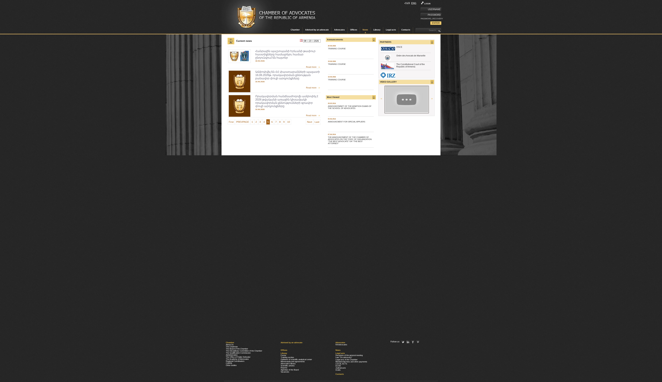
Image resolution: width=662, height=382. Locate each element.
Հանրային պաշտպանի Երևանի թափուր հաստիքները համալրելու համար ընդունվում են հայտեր (285, 54)
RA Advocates (341, 345)
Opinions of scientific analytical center (296, 359)
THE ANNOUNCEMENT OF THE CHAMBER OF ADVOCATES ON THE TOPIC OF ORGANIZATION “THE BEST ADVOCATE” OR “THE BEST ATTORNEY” (350, 140)
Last (317, 121)
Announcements (335, 39)
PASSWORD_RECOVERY (431, 19)
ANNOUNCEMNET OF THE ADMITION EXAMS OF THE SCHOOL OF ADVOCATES (350, 107)
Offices (353, 30)
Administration (232, 355)
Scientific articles (288, 366)
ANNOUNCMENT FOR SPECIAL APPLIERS (346, 122)
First (231, 121)
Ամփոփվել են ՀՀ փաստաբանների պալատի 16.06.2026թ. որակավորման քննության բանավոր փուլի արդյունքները (287, 75)
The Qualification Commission (238, 353)
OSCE (399, 47)
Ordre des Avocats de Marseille (410, 55)
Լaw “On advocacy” (343, 357)
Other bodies (231, 365)
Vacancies (285, 372)
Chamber (295, 30)
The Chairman (232, 347)
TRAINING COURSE (337, 49)
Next (309, 121)
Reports (284, 368)
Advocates (339, 30)
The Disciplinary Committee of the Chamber (244, 351)
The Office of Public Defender (238, 357)
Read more (311, 67)
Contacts (405, 30)
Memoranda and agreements (293, 361)
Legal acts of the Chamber (346, 360)
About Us (230, 345)
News (365, 30)
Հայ (407, 3)
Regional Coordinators (235, 361)
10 (288, 121)
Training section (287, 357)
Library (376, 30)
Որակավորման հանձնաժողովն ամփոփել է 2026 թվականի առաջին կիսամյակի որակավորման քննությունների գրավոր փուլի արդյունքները (286, 101)
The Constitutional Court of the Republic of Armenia (410, 65)
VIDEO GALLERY (388, 82)
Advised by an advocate (317, 30)
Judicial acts (340, 368)
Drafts (338, 370)
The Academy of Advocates (237, 359)
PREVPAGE (242, 121)
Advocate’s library (288, 364)
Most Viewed (333, 97)
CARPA (229, 363)
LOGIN (427, 4)
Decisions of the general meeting (349, 355)
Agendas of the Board (290, 370)
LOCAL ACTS (341, 364)
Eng (413, 3)
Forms (283, 355)
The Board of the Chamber (237, 349)
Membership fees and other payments (351, 362)
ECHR (338, 366)
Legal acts (391, 30)
